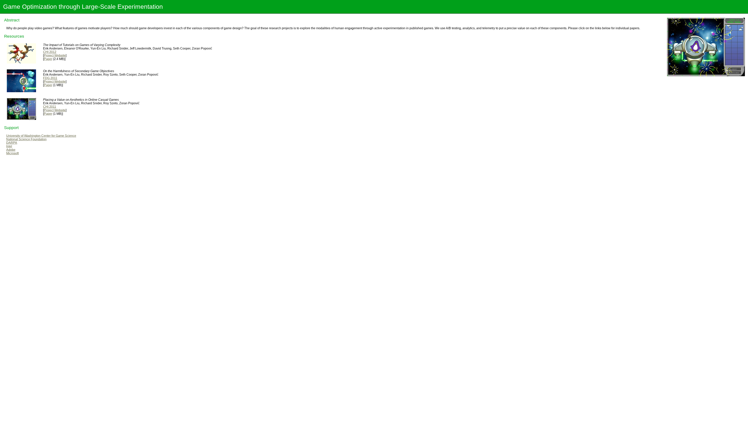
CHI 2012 (49, 52)
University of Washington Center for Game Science (41, 135)
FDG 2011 (50, 78)
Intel (9, 146)
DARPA (11, 142)
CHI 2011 (49, 106)
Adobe (10, 149)
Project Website (55, 55)
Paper (48, 59)
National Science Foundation (26, 139)
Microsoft (12, 153)
